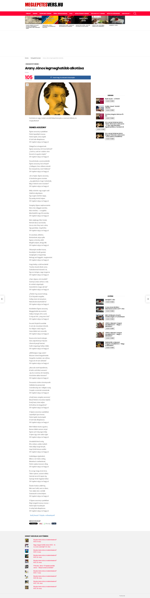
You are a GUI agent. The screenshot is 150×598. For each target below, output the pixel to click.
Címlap (28, 13)
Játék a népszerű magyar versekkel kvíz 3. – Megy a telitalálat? (113, 324)
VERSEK (35, 13)
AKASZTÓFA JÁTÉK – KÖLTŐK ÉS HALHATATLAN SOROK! (83, 26)
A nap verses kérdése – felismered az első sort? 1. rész (114, 308)
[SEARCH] (135, 13)
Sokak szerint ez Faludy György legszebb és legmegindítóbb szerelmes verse (33, 27)
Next (124, 23)
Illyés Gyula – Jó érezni (112, 99)
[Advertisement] (75, 43)
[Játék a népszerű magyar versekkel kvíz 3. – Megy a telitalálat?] (100, 325)
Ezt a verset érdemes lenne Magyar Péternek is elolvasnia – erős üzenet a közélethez (114, 134)
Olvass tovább (110, 101)
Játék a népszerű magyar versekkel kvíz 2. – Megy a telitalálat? (113, 334)
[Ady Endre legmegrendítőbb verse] (2, 299)
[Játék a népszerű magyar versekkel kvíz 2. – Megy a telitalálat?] (100, 335)
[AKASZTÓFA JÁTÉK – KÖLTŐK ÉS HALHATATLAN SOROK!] (83, 20)
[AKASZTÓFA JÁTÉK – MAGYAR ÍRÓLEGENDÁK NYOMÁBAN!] (66, 20)
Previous (26, 23)
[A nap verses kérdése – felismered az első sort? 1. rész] (100, 309)
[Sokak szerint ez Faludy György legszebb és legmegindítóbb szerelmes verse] (33, 20)
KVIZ (70, 13)
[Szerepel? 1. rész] (116, 20)
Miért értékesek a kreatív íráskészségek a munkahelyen (115, 316)
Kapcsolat (126, 13)
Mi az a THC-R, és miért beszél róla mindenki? (98, 26)
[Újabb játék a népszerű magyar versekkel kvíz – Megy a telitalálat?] (100, 344)
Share (27, 84)
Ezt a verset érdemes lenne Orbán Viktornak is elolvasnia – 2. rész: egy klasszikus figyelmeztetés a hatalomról (114, 124)
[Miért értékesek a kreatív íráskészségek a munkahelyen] (100, 317)
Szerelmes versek (45, 13)
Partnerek (122, 596)
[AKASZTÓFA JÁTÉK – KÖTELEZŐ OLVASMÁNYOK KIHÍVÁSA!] (50, 20)
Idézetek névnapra (113, 13)
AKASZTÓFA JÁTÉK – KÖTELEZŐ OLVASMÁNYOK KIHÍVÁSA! (49, 26)
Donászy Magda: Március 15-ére (114, 115)
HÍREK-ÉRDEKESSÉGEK (60, 13)
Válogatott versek (98, 13)
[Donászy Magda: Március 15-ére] (100, 116)
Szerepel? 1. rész (113, 25)
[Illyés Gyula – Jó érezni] (100, 101)
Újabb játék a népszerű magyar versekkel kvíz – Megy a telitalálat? (114, 343)
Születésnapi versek (82, 13)
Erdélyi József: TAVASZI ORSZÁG (112, 107)
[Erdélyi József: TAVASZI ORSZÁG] (100, 108)
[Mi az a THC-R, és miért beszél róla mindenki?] (100, 20)
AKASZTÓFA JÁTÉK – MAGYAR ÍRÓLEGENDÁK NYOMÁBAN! (66, 26)
